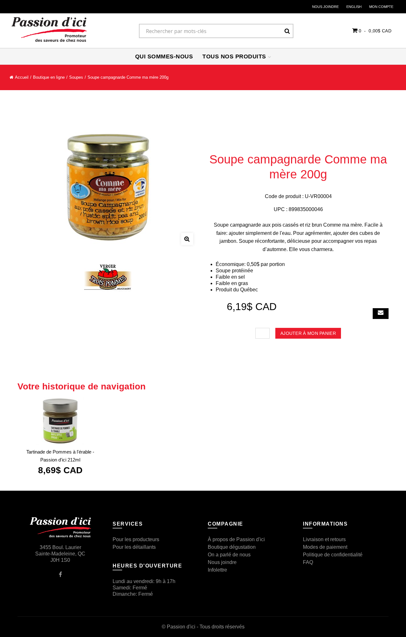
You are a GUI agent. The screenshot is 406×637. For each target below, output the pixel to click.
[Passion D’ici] (49, 29)
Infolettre (217, 570)
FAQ (308, 562)
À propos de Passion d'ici (236, 539)
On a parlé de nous (229, 554)
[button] (371, 30)
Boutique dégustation (232, 547)
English (354, 7)
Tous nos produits (235, 56)
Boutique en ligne (49, 77)
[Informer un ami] (381, 313)
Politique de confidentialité (333, 554)
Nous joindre (325, 7)
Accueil (22, 77)
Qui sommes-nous (164, 56)
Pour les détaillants (134, 547)
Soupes (76, 77)
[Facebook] (60, 574)
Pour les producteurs (136, 539)
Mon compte (381, 7)
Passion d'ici (181, 626)
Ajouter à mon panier (308, 333)
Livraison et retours (324, 539)
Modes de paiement (325, 547)
